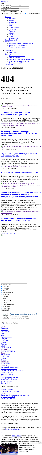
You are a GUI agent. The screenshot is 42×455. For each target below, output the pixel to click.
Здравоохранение (14, 27)
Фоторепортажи (14, 52)
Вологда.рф (4, 1)
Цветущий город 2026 (16, 63)
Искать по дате (6, 7)
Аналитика (4, 349)
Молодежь (12, 29)
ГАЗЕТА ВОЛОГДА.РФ (9, 351)
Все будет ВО (5, 383)
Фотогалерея (9, 50)
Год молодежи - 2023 (8, 397)
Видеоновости (5, 354)
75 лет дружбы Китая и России (19, 61)
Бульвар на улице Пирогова (10, 378)
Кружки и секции (7, 390)
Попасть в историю (7, 372)
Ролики (3, 358)
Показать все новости (8, 233)
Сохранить (5, 310)
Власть (11, 24)
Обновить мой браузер (12, 429)
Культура (12, 34)
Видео (3, 353)
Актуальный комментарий (9, 367)
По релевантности (18, 13)
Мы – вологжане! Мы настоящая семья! (22, 59)
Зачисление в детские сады (18, 45)
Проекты (8, 54)
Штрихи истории (14, 57)
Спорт (11, 36)
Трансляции (9, 65)
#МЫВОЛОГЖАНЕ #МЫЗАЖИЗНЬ (13, 370)
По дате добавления (33, 13)
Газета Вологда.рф (11, 40)
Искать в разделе (6, 11)
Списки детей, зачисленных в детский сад (15, 395)
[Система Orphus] (21, 324)
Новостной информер (8, 398)
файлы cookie (16, 436)
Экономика (12, 18)
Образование (13, 22)
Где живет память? (7, 376)
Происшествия (13, 38)
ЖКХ (10, 26)
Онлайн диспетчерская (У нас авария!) (21, 43)
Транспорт (12, 31)
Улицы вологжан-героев (17, 56)
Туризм (11, 33)
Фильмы (3, 360)
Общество (12, 20)
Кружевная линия (7, 374)
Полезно (8, 41)
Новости (8, 17)
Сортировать (5, 13)
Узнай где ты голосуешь (17, 47)
